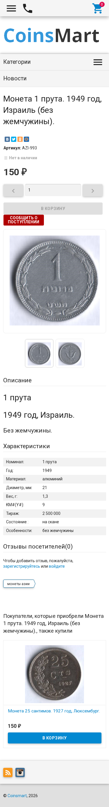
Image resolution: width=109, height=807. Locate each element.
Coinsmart (17, 795)
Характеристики (26, 446)
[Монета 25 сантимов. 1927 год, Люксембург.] (54, 674)
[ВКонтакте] (7, 139)
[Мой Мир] (26, 139)
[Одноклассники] (20, 139)
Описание (17, 380)
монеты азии (18, 584)
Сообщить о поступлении (23, 220)
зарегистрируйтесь (21, 566)
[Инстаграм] (21, 773)
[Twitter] (13, 139)
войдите (57, 566)
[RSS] (9, 773)
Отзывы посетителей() (38, 546)
